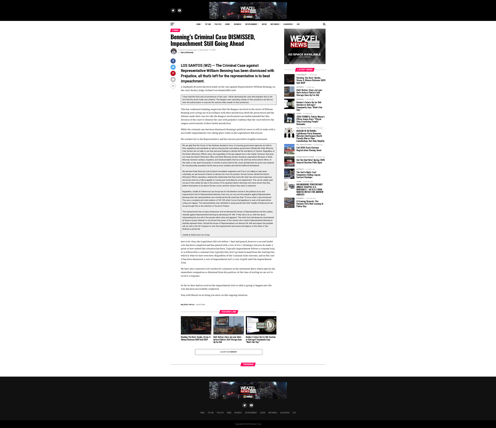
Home (198, 24)
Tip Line (208, 24)
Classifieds (287, 24)
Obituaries (274, 24)
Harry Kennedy (187, 52)
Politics (218, 24)
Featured (201, 305)
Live (298, 24)
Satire (264, 24)
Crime (227, 24)
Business (237, 24)
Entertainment (251, 24)
